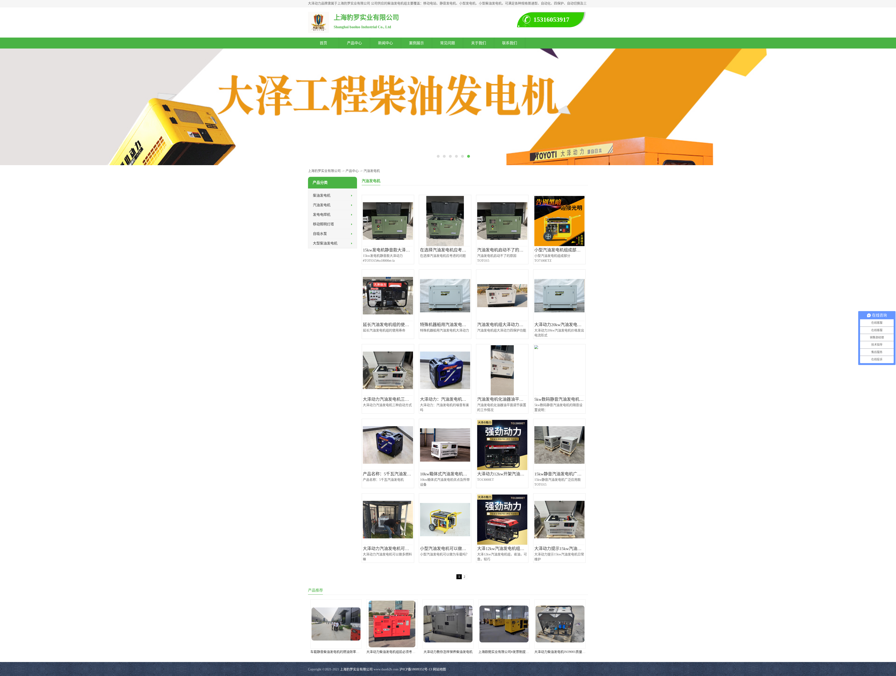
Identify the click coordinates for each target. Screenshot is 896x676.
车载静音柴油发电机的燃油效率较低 (336, 652)
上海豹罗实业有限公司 (324, 171)
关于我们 (478, 43)
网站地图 (439, 669)
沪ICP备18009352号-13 (415, 669)
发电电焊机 (321, 214)
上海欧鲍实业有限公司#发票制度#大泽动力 (509, 652)
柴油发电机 (321, 195)
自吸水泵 (320, 234)
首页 (323, 43)
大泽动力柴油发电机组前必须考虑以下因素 (397, 652)
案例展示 (416, 43)
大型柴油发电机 (325, 243)
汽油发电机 (372, 171)
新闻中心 (385, 43)
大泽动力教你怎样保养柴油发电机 (448, 652)
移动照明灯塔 (323, 224)
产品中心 (354, 43)
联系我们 (509, 43)
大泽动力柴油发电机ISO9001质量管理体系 (564, 652)
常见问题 (447, 43)
